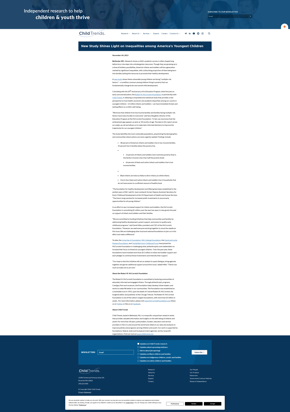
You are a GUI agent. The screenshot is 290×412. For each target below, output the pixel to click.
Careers (164, 33)
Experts (156, 33)
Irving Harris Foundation (131, 240)
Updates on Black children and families (155, 354)
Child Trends (117, 97)
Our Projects (194, 372)
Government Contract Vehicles (201, 378)
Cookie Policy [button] (130, 402)
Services (151, 375)
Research (151, 370)
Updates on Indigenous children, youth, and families (160, 357)
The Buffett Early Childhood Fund (145, 243)
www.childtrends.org (145, 334)
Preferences (175, 404)
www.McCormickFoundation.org (157, 301)
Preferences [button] (82, 405)
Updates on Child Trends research (153, 344)
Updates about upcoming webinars (154, 347)
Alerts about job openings (150, 351)
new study (118, 79)
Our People (194, 370)
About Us (151, 372)
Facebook (136, 304)
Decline (193, 404)
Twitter (119, 304)
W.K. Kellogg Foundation (151, 240)
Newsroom (194, 375)
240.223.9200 (83, 384)
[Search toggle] (209, 33)
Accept (212, 404)
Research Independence (198, 381)
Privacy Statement (84, 392)
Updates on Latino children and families (155, 361)
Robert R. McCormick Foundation (148, 94)
